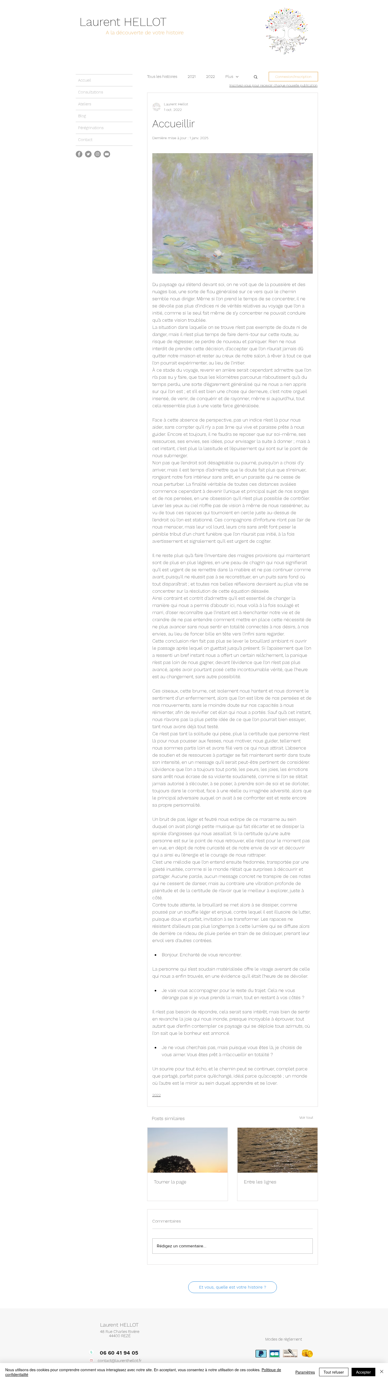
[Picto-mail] (106, 154)
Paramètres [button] (305, 1372)
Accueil (84, 80)
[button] (255, 76)
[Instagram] (97, 154)
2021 (192, 76)
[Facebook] (79, 154)
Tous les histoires (162, 76)
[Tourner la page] (188, 1150)
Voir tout (306, 1117)
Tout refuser (334, 1372)
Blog (82, 116)
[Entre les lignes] (278, 1150)
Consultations (90, 92)
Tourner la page (170, 1182)
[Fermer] (381, 1372)
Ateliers (84, 104)
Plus (229, 76)
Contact (85, 139)
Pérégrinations (90, 127)
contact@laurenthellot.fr (119, 1360)
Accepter (363, 1372)
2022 (210, 76)
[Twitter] (88, 154)
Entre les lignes (260, 1182)
